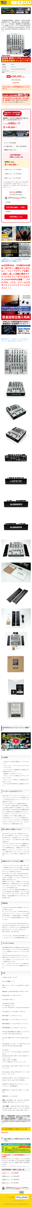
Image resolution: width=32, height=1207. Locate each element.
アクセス (9, 1197)
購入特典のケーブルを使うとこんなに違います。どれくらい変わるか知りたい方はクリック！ (15, 340)
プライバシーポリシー (18, 1200)
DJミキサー (13, 71)
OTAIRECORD (15, 1204)
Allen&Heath (13, 66)
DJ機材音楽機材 (20, 2)
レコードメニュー (14, 2)
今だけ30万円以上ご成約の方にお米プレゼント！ (16, 138)
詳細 (11, 102)
